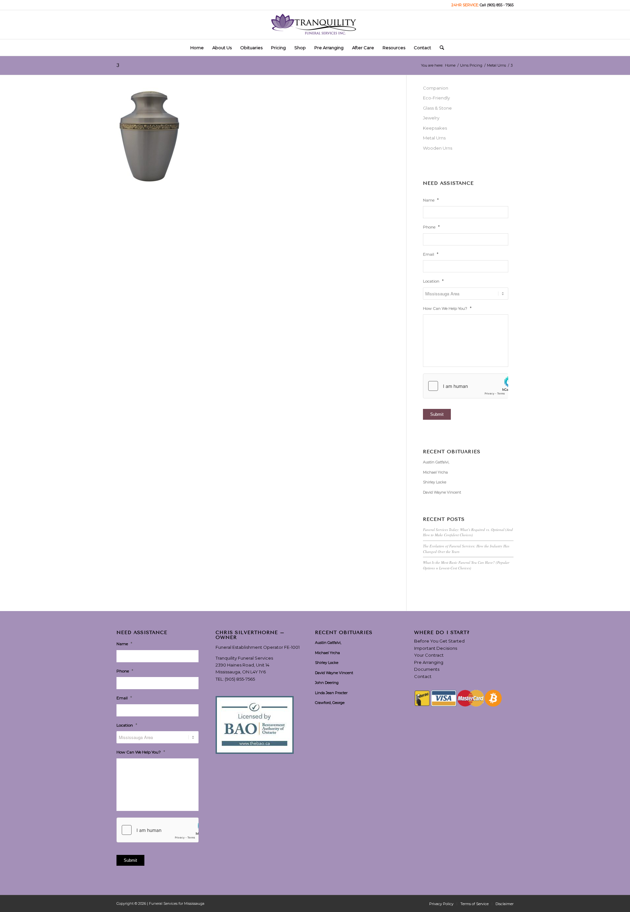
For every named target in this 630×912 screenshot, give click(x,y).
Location (433, 281)
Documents (426, 669)
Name (431, 199)
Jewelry (431, 117)
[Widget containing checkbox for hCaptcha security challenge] (465, 385)
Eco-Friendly (436, 97)
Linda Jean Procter (331, 692)
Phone (431, 226)
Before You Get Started (439, 641)
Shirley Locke (434, 482)
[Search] (439, 47)
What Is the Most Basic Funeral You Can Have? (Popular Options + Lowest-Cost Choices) (466, 565)
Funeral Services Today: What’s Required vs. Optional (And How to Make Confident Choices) (468, 532)
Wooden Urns (437, 148)
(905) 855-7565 (240, 679)
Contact (422, 676)
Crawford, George (330, 702)
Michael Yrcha (435, 472)
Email (430, 254)
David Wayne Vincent (442, 492)
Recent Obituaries (451, 452)
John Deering (327, 682)
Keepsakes (435, 128)
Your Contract (429, 655)
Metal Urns (434, 137)
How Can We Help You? (447, 308)
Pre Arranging (428, 662)
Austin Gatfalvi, (436, 462)
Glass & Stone (437, 108)
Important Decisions (435, 648)
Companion (435, 88)
